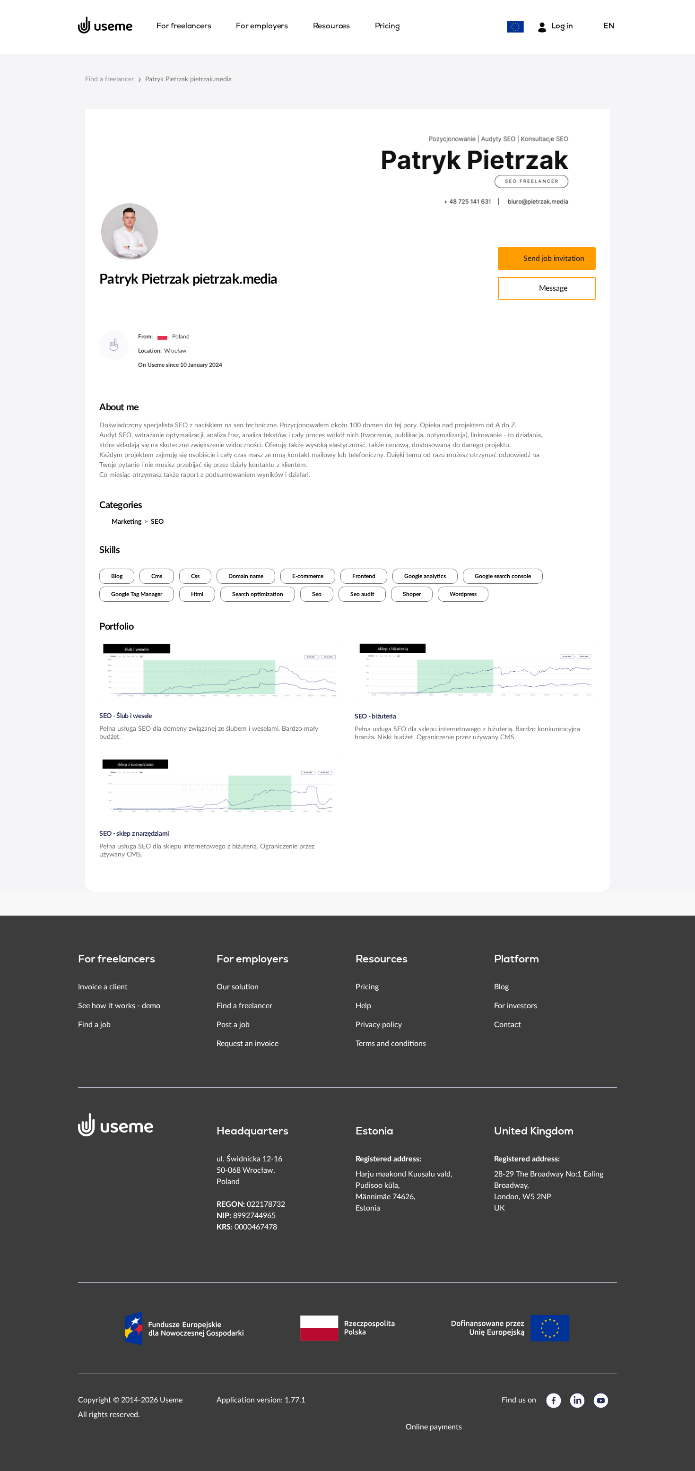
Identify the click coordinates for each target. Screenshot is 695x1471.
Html (197, 594)
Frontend (363, 576)
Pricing (367, 987)
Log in (562, 26)
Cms (156, 576)
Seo (316, 594)
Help (363, 1006)
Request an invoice (247, 1043)
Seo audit (362, 594)
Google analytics (425, 576)
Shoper (412, 594)
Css (195, 576)
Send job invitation (553, 258)
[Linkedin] (577, 1401)
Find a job (94, 1025)
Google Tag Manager (136, 594)
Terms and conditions (391, 1043)
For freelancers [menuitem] (183, 26)
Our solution (238, 987)
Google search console (503, 576)
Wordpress (463, 594)
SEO (157, 522)
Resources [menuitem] (331, 26)
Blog (116, 576)
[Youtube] (601, 1401)
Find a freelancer (109, 79)
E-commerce (307, 576)
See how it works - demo (119, 1006)
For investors (515, 1006)
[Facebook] (554, 1401)
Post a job (233, 1025)
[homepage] (105, 25)
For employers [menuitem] (262, 26)
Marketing (126, 522)
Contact (507, 1025)
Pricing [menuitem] (387, 26)
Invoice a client (103, 987)
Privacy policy (379, 1025)
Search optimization (257, 594)
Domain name (245, 576)
